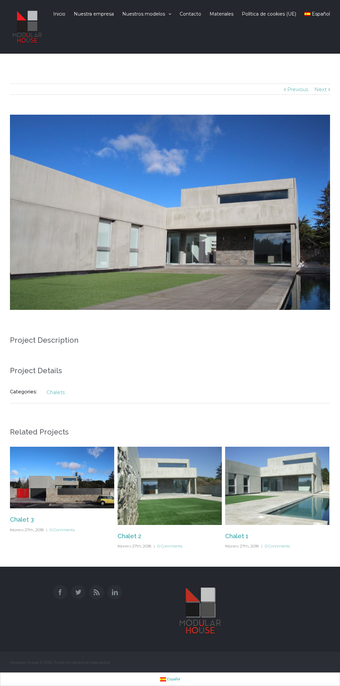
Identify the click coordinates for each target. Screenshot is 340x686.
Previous (297, 89)
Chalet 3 (22, 519)
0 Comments (62, 529)
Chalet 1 (236, 536)
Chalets (55, 392)
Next (320, 89)
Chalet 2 (129, 536)
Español (321, 14)
